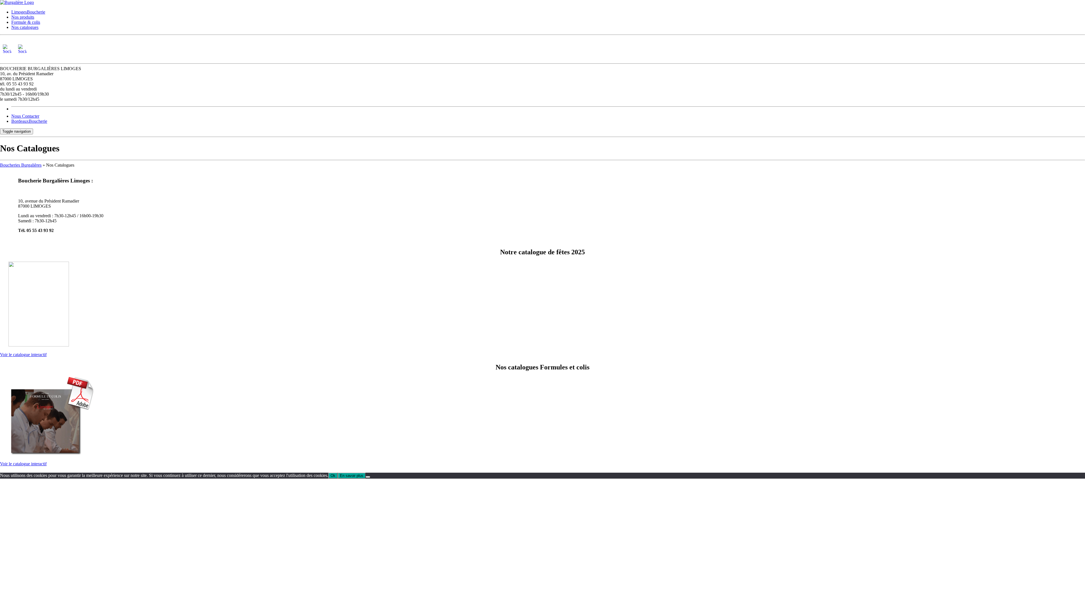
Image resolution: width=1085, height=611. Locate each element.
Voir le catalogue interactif (23, 354)
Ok (333, 476)
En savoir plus (351, 476)
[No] (368, 477)
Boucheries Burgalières (21, 165)
